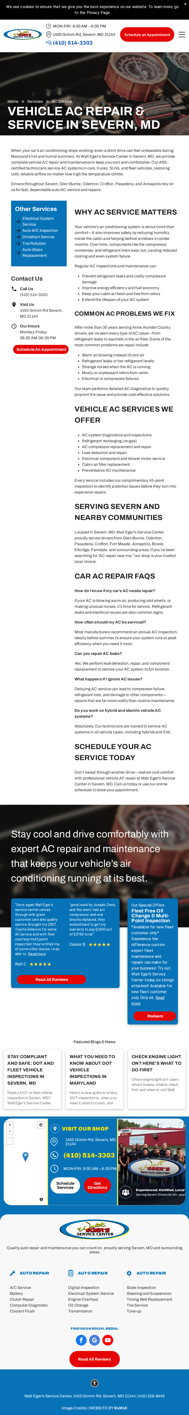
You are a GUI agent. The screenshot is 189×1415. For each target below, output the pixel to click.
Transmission (80, 1311)
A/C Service (20, 1287)
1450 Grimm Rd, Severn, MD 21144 (84, 34)
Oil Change (78, 1305)
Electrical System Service (38, 221)
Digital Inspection (83, 1287)
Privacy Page (98, 12)
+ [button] (10, 1125)
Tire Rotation (34, 243)
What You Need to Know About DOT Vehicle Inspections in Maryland (92, 1070)
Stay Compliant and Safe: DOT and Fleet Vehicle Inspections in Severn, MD (30, 1070)
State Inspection (141, 1287)
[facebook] (81, 1341)
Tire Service (137, 1305)
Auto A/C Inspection (40, 230)
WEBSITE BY (101, 1408)
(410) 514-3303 (33, 295)
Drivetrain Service (38, 237)
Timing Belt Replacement (149, 1299)
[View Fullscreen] (10, 1141)
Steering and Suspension (149, 1293)
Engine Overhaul (83, 1299)
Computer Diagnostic (29, 1305)
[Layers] (41, 1125)
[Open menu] (181, 34)
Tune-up (134, 1311)
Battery (16, 1293)
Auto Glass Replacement (34, 252)
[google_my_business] (94, 1341)
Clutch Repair (22, 1299)
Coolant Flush (22, 1311)
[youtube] (107, 1341)
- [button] (10, 1131)
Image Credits (74, 1408)
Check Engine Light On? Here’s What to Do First (156, 1063)
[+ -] (25, 1162)
